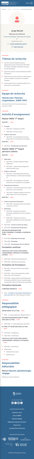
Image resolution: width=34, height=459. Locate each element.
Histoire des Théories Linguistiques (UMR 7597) (14, 99)
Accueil (4, 9)
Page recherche (18, 47)
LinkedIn (21, 402)
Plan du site (17, 425)
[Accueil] (10, 3)
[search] (29, 3)
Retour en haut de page (30, 379)
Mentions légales (17, 418)
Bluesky (12, 402)
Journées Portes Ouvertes (17, 428)
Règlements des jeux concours (17, 422)
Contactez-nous (17, 412)
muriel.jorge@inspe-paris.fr (18, 44)
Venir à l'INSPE (17, 415)
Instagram (18, 402)
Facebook (15, 402)
